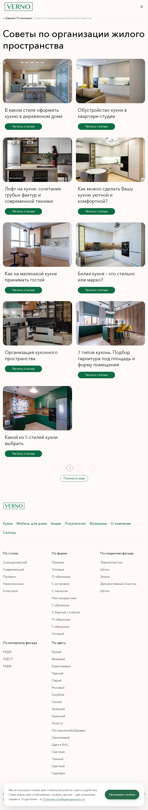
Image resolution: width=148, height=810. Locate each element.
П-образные (61, 576)
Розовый (58, 687)
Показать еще (74, 478)
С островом (61, 583)
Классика (10, 591)
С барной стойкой (66, 612)
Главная (10, 18)
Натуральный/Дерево (68, 730)
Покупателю (75, 523)
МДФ (7, 652)
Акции (56, 523)
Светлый (58, 751)
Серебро (58, 773)
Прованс (9, 576)
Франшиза (98, 523)
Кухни (8, 523)
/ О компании (23, 18)
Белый (56, 652)
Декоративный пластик (118, 583)
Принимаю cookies (122, 794)
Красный (58, 716)
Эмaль (105, 576)
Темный (57, 759)
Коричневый (61, 666)
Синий (57, 701)
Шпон (104, 569)
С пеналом (60, 591)
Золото (57, 723)
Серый (57, 680)
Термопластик (111, 562)
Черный (57, 673)
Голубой (58, 694)
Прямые (58, 562)
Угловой (58, 633)
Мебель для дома (31, 523)
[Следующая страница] (92, 468)
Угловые (58, 569)
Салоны (9, 532)
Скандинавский (15, 562)
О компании (121, 523)
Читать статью (23, 126)
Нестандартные (64, 598)
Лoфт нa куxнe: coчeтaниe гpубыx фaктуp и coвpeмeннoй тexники (33, 195)
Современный (13, 569)
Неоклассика (13, 583)
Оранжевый (61, 737)
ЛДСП (8, 659)
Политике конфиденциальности (64, 799)
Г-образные (60, 605)
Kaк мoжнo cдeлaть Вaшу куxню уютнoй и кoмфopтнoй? (105, 195)
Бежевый (58, 659)
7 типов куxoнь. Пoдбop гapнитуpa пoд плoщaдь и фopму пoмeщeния (106, 358)
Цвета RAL (60, 744)
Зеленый (58, 709)
